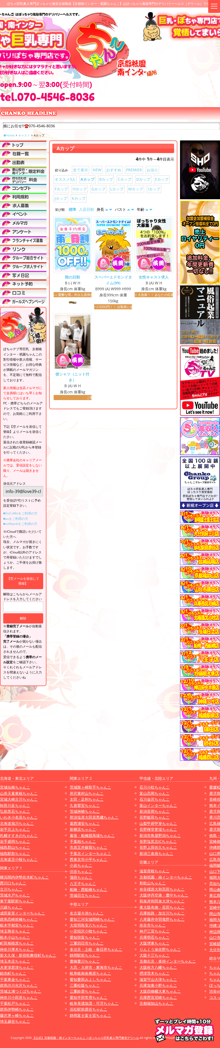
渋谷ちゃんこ (81, 871)
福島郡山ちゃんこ (15, 847)
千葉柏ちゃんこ (83, 841)
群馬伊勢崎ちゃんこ (17, 1009)
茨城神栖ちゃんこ (85, 811)
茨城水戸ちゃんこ (15, 895)
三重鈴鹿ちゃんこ (85, 991)
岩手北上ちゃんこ (15, 829)
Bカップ (106, 179)
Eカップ (161, 179)
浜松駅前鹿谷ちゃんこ (88, 1009)
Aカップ (87, 179)
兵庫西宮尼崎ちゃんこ (158, 997)
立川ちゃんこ (11, 889)
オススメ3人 (65, 179)
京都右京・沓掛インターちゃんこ (168, 961)
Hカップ (80, 188)
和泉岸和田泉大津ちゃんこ (162, 901)
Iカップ (154, 188)
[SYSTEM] (23, 171)
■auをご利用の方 (15, 518)
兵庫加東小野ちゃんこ (158, 985)
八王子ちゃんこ (83, 883)
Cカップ (124, 179)
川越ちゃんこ (11, 907)
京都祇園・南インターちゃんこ (166, 877)
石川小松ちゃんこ (155, 787)
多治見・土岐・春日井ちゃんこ (96, 949)
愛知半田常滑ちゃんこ (88, 997)
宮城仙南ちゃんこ (15, 787)
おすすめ (113, 169)
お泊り (152, 169)
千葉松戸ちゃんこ (15, 1003)
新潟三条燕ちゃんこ (156, 853)
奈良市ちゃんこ (153, 925)
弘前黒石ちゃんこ (15, 811)
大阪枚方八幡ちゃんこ (158, 967)
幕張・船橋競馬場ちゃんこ (92, 835)
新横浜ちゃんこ (83, 829)
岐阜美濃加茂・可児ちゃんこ (94, 1003)
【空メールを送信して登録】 (23, 581)
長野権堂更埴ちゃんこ (158, 829)
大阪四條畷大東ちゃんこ (160, 991)
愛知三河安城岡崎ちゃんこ (92, 919)
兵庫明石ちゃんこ (155, 937)
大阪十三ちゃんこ (155, 955)
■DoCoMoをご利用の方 (20, 513)
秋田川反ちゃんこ (15, 805)
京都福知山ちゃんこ (156, 1003)
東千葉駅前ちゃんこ (17, 901)
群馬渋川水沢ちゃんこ (19, 985)
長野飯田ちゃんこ (155, 817)
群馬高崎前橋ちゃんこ (19, 919)
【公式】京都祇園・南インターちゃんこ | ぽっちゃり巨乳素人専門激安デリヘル (85, 1038)
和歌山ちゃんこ (153, 883)
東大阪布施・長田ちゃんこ (162, 907)
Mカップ (135, 188)
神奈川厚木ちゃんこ (17, 949)
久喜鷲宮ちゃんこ (85, 805)
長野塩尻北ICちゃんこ (158, 841)
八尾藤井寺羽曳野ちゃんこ (162, 919)
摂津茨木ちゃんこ (155, 973)
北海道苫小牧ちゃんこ (19, 859)
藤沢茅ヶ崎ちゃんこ (17, 1015)
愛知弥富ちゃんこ (85, 937)
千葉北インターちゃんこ (90, 853)
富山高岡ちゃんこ (155, 793)
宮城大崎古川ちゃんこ (19, 799)
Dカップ (143, 179)
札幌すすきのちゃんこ (19, 835)
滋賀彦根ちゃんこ (155, 870)
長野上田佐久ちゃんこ (158, 847)
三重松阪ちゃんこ (85, 985)
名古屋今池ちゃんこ (87, 913)
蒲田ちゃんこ (81, 877)
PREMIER (134, 169)
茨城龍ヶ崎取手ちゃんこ (90, 787)
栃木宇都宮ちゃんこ (17, 925)
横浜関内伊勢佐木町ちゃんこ (24, 877)
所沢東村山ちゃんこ (87, 793)
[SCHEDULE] (23, 162)
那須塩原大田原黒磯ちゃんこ (94, 817)
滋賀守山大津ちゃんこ (158, 979)
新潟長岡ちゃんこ (155, 811)
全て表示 (80, 169)
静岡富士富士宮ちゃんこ (90, 1015)
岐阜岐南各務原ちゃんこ (90, 973)
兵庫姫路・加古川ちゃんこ (162, 913)
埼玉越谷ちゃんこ (15, 1021)
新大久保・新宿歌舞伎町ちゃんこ (28, 955)
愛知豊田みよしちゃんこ (90, 979)
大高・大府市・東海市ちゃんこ (96, 967)
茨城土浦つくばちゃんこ (20, 991)
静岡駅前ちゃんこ (85, 955)
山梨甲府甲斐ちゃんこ (158, 823)
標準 (72, 209)
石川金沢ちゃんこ (155, 799)
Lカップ (116, 188)
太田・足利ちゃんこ (87, 799)
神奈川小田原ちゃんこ (19, 997)
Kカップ (79, 198)
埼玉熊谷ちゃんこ (15, 931)
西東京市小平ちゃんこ (88, 859)
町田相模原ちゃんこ (17, 943)
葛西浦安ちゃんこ (85, 823)
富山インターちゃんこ (158, 805)
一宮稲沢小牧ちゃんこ (88, 931)
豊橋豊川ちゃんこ (85, 961)
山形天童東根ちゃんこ (19, 793)
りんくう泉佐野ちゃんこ (160, 949)
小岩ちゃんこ (81, 865)
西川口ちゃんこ (13, 883)
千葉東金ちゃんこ (15, 979)
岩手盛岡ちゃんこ (15, 841)
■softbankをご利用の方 (20, 523)
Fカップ (61, 188)
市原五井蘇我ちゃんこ (88, 847)
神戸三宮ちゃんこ (155, 931)
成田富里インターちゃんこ (22, 913)
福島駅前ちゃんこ (15, 853)
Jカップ (61, 198)
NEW (97, 169)
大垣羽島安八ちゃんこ (88, 925)
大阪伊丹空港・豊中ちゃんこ (164, 895)
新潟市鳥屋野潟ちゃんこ (160, 835)
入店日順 (86, 209)
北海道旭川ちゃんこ (17, 823)
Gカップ (98, 188)
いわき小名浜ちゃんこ (19, 817)
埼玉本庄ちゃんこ (15, 961)
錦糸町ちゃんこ (13, 973)
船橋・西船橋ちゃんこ (88, 889)
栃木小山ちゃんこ (15, 937)
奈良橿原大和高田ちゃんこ (162, 889)
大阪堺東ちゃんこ (155, 943)
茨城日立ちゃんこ (85, 895)
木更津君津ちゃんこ (17, 967)
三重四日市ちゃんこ (87, 943)
